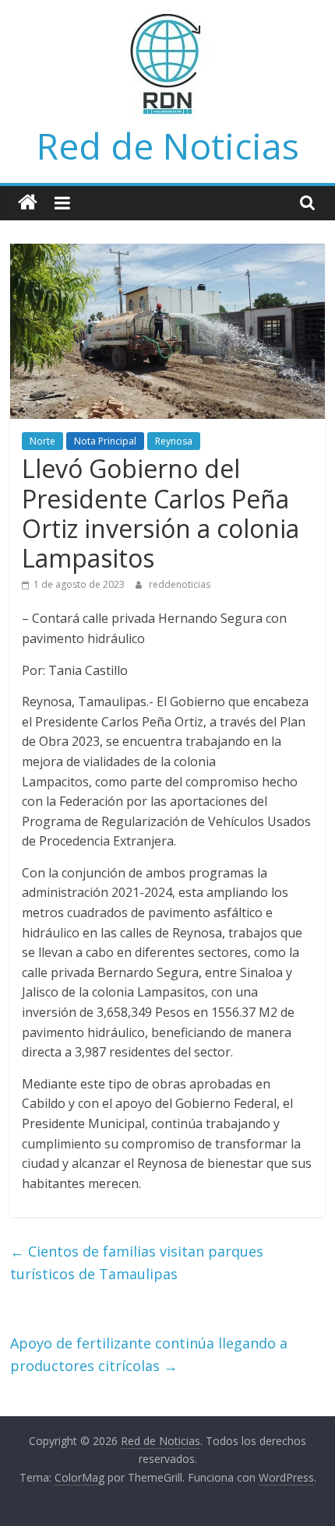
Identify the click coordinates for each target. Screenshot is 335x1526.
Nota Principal (105, 441)
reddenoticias (179, 584)
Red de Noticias (168, 145)
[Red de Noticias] (27, 203)
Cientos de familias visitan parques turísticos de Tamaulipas (136, 1262)
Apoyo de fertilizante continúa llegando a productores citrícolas (148, 1354)
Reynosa (173, 441)
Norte (42, 441)
